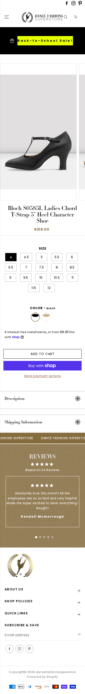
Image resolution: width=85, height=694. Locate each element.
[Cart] (75, 17)
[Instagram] (73, 4)
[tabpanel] (42, 502)
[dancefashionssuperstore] (32, 17)
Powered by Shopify (42, 677)
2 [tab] (40, 536)
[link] (42, 566)
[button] (7, 17)
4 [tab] (48, 536)
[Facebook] (66, 4)
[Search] (65, 17)
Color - (42, 308)
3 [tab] (44, 536)
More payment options (42, 376)
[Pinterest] (80, 4)
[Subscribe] (78, 635)
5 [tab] (52, 536)
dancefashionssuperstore (56, 672)
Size (42, 248)
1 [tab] (36, 536)
